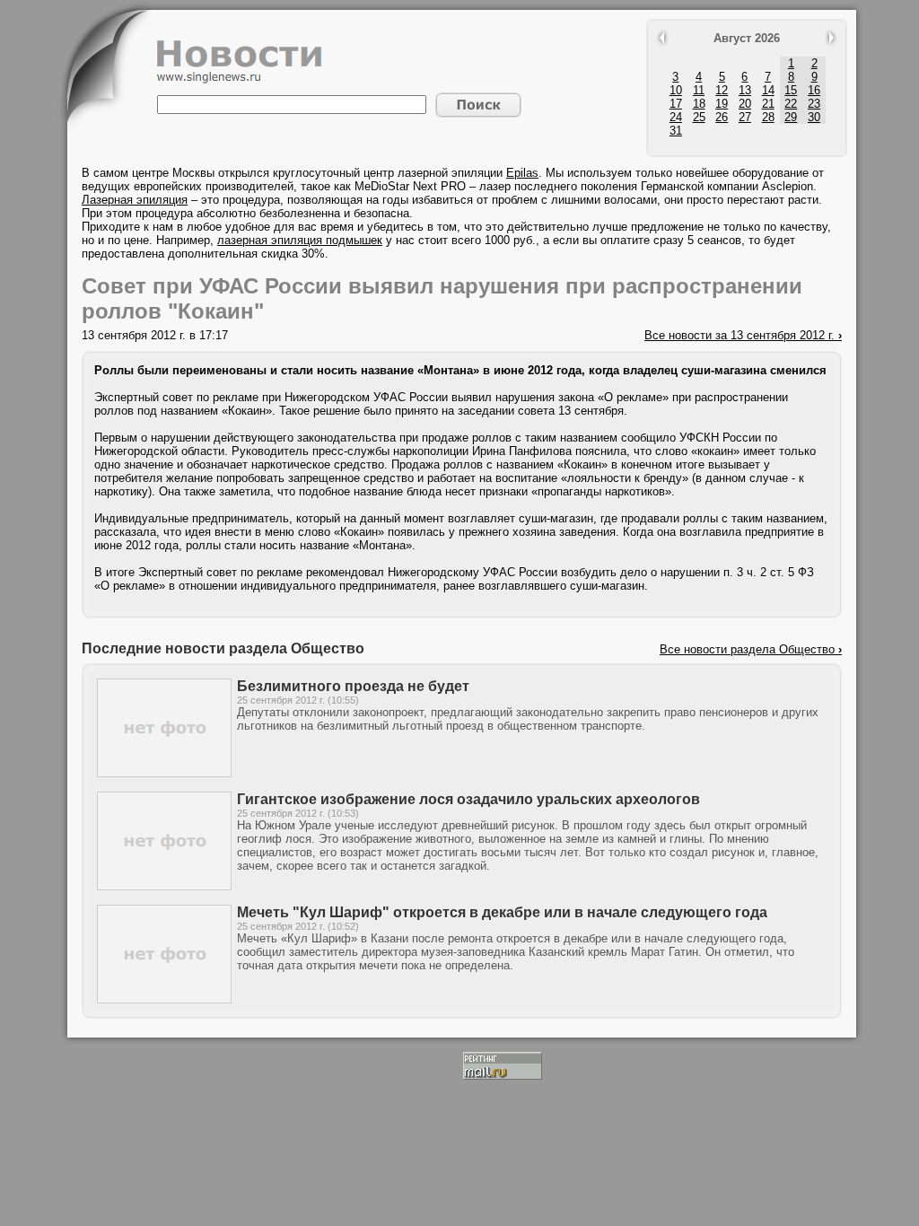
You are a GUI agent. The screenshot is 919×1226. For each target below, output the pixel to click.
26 (721, 117)
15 (790, 90)
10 (676, 90)
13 (745, 90)
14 (768, 90)
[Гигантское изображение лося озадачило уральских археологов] (164, 886)
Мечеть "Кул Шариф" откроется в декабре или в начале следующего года (502, 912)
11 (699, 90)
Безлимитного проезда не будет (353, 686)
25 (699, 117)
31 (676, 130)
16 (814, 90)
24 (676, 117)
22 (790, 103)
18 (699, 103)
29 (790, 117)
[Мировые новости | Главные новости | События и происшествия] (239, 79)
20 (745, 103)
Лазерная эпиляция (135, 199)
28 (768, 117)
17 (676, 103)
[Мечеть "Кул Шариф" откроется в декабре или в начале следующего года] (164, 999)
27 (745, 117)
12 (721, 90)
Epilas (522, 173)
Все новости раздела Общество (751, 649)
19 (721, 103)
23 (814, 103)
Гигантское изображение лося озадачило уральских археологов (468, 799)
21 (768, 103)
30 (814, 117)
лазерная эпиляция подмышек (299, 240)
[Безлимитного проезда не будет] (164, 773)
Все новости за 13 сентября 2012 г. (743, 335)
